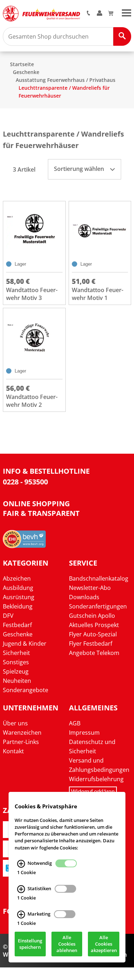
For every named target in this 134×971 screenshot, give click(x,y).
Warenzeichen (22, 732)
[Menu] (126, 12)
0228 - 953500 (25, 482)
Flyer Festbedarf (90, 643)
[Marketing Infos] (21, 914)
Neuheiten (17, 681)
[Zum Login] (99, 13)
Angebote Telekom (94, 653)
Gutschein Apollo (92, 616)
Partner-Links (21, 742)
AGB (74, 723)
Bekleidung (18, 606)
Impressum (84, 732)
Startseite (22, 64)
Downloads (84, 597)
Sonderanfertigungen (98, 606)
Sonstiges (16, 662)
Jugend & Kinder (24, 643)
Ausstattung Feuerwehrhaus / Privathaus (65, 80)
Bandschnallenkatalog (98, 578)
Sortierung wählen (79, 169)
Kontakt (13, 751)
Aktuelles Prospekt (94, 625)
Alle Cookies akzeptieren (104, 944)
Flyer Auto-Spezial (93, 634)
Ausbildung (18, 588)
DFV (8, 616)
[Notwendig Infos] (21, 864)
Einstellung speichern (30, 944)
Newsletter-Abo (90, 588)
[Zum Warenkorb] (110, 14)
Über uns (15, 723)
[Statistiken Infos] (21, 889)
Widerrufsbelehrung (96, 779)
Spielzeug (16, 671)
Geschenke (26, 72)
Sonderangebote (25, 690)
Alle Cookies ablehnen (66, 944)
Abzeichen (17, 578)
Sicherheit (16, 653)
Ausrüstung (18, 597)
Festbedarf (17, 625)
